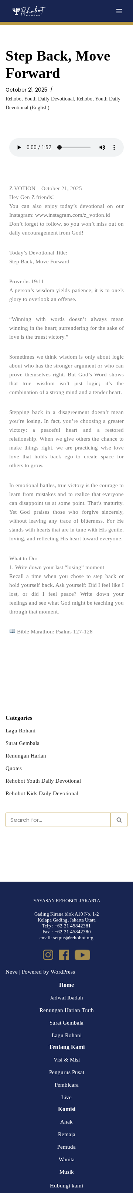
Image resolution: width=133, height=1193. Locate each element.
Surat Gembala (23, 743)
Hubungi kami (66, 1186)
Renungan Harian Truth (67, 1010)
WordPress (63, 972)
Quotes (14, 768)
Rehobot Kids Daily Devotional (42, 793)
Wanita (67, 1159)
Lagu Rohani (20, 731)
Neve (12, 972)
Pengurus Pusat (66, 1072)
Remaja (66, 1134)
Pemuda (66, 1147)
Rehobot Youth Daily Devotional (40, 99)
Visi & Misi (67, 1060)
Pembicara (67, 1085)
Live (66, 1097)
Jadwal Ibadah (66, 998)
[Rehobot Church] (29, 11)
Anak (66, 1122)
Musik (66, 1172)
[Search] (119, 820)
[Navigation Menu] (119, 11)
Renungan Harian (26, 756)
